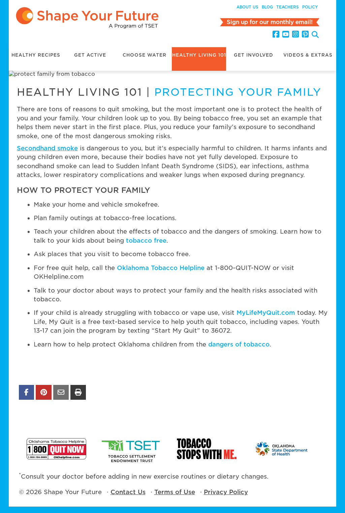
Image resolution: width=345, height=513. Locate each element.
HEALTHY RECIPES (35, 55)
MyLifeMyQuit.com (266, 312)
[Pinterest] (305, 34)
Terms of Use (174, 491)
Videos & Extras (308, 55)
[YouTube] (286, 34)
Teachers (287, 7)
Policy (310, 7)
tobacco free (146, 240)
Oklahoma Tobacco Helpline (161, 267)
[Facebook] (276, 34)
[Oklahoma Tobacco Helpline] (56, 449)
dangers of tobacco (239, 344)
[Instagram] (295, 34)
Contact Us (128, 491)
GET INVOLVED (253, 55)
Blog (267, 7)
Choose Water (144, 55)
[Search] (315, 35)
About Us (247, 7)
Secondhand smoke (47, 148)
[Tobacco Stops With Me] (206, 449)
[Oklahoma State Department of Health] (281, 449)
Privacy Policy (226, 491)
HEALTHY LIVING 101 (199, 55)
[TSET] (131, 449)
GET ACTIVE (90, 55)
